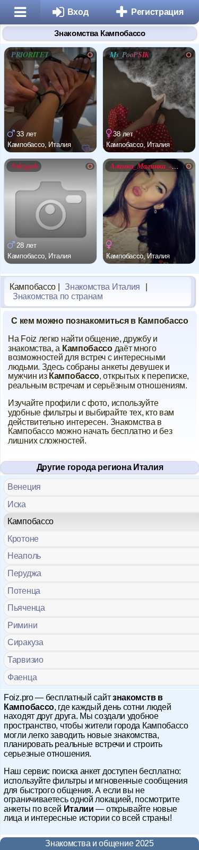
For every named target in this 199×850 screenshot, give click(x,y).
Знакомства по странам (58, 296)
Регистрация (157, 11)
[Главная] (20, 12)
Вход (78, 11)
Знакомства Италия (102, 286)
